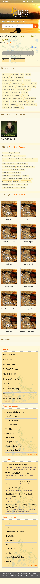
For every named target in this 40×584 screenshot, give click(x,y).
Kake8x (8, 553)
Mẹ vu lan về (28, 264)
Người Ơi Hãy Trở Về (8, 184)
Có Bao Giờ (7, 359)
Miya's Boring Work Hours (15, 557)
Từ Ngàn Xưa (10, 442)
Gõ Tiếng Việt (9, 29)
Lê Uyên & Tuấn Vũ (16, 83)
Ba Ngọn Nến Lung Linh (14, 412)
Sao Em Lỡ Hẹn (7, 181)
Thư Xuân (25, 175)
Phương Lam (22, 101)
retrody (8, 523)
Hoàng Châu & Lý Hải (17, 89)
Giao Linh (20, 98)
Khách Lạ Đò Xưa (26, 181)
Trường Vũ (5, 101)
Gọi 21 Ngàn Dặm (20, 187)
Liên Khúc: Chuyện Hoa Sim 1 (25, 166)
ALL (5, 21)
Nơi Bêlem (9, 437)
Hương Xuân (28, 309)
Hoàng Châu (6, 89)
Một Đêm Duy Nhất (12, 416)
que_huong (28, 286)
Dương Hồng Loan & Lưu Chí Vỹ (11, 95)
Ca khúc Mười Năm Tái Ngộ (16, 465)
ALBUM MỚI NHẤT (11, 517)
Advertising (13, 575)
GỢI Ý (7, 349)
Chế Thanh (15, 74)
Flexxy (7, 527)
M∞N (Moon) (10, 540)
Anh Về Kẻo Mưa (8, 36)
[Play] (4, 47)
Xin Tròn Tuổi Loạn (10, 369)
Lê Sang (20, 104)
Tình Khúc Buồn (11, 420)
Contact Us (34, 575)
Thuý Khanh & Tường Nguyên (11, 92)
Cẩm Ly (28, 89)
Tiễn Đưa (6, 384)
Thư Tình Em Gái (9, 374)
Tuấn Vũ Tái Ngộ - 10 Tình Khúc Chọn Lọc (9, 139)
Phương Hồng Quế (30, 98)
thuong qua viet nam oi (28, 331)
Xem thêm (33, 454)
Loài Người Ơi (11, 433)
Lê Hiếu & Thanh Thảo (30, 83)
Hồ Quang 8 (5, 83)
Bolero (28, 219)
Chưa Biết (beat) (19, 77)
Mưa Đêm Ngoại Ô (22, 163)
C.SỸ (20, 21)
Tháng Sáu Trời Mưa (13, 488)
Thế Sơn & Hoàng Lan (8, 86)
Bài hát (8, 219)
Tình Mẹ (8, 429)
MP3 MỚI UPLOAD (11, 406)
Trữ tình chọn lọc (9, 242)
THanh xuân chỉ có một (14, 532)
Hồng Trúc (5, 77)
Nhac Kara (9, 561)
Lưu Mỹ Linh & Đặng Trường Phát (12, 80)
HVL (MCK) (9, 536)
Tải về (6, 60)
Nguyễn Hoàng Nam (30, 104)
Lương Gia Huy (21, 86)
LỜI (15, 21)
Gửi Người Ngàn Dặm (8, 166)
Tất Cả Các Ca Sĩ (18, 107)
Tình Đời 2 (16, 181)
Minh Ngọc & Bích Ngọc (9, 98)
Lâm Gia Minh (6, 74)
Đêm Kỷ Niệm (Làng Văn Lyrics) (11, 172)
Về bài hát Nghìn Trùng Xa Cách (18, 473)
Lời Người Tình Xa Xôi (12, 398)
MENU (7, 2)
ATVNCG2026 (10, 549)
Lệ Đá (5, 394)
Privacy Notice (24, 575)
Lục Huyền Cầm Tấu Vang (15, 450)
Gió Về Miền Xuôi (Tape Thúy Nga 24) (13, 169)
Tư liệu (8, 459)
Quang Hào (13, 101)
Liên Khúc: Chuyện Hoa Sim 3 (11, 153)
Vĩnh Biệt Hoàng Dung (8, 163)
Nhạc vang (9, 286)
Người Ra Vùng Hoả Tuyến (24, 178)
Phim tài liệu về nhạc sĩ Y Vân (17, 481)
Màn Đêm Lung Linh (13, 446)
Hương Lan (5, 104)
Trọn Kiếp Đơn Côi (7, 187)
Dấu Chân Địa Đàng (11, 389)
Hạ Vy (22, 74)
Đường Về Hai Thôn (22, 184)
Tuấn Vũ (23, 36)
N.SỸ (25, 21)
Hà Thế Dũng (31, 86)
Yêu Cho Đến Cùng (12, 425)
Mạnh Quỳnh (27, 80)
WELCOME (31, 2)
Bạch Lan (28, 74)
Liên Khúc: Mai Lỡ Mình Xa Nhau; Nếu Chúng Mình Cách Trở (18, 159)
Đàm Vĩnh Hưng (7, 107)
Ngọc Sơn (26, 95)
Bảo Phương (20, 147)
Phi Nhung (24, 92)
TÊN (10, 21)
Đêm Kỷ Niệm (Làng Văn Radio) (11, 175)
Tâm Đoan (31, 101)
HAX (11, 77)
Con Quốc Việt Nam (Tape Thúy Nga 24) (14, 156)
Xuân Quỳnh (28, 242)
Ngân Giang (10, 43)
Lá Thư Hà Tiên (9, 364)
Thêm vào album (19, 60)
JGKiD (7, 544)
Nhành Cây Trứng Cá (8, 178)
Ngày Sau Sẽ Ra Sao (11, 379)
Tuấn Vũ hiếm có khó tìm (9, 309)
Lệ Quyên (13, 104)
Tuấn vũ (9, 331)
